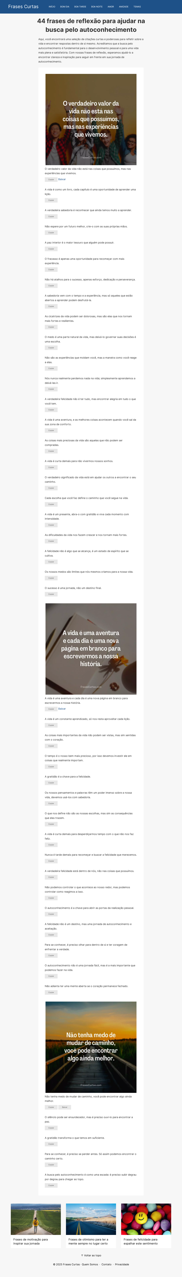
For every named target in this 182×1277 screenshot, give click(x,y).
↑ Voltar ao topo (91, 1255)
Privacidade (122, 1264)
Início (52, 6)
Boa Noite (97, 6)
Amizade (123, 6)
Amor (111, 6)
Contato (106, 1264)
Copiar (51, 179)
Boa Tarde (80, 6)
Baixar (62, 179)
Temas (137, 6)
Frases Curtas (23, 6)
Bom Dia (64, 6)
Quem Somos (90, 1264)
